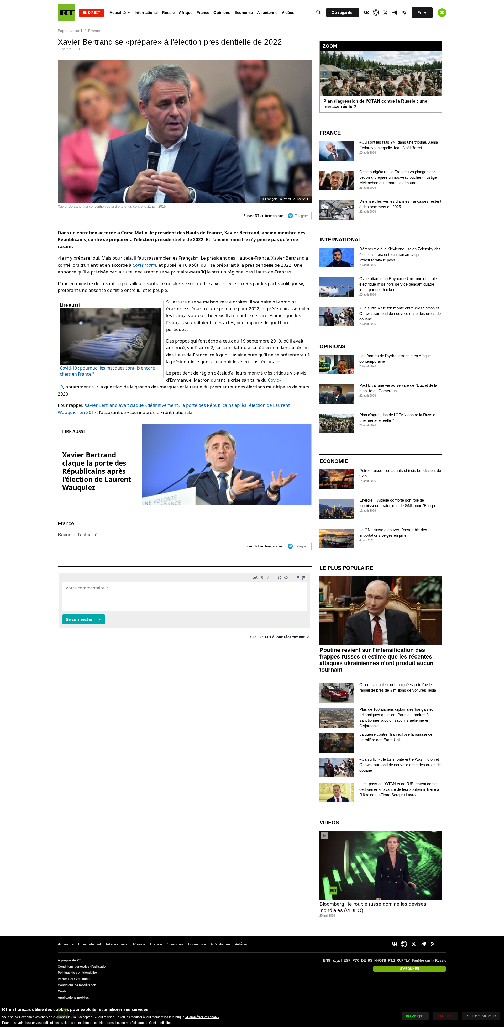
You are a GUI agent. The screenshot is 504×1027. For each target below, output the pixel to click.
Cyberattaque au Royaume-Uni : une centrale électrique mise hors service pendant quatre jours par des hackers (398, 284)
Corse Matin (144, 265)
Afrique (185, 12)
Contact (64, 991)
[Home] (66, 12)
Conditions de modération (77, 985)
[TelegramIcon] (395, 12)
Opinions (221, 12)
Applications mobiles (73, 997)
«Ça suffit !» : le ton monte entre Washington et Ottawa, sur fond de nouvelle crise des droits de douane (400, 313)
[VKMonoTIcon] (366, 12)
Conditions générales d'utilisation (82, 966)
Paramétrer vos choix (74, 979)
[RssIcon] (404, 12)
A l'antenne (267, 12)
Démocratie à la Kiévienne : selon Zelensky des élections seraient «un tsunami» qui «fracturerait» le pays (400, 254)
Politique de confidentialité (77, 973)
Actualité (117, 12)
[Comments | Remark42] (185, 608)
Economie (243, 12)
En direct (91, 12)
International (146, 12)
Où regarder (343, 12)
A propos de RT (69, 960)
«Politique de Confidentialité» (150, 1023)
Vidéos (288, 12)
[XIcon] (385, 12)
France (203, 12)
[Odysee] (376, 12)
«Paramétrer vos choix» (202, 1017)
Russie (168, 12)
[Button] (442, 12)
